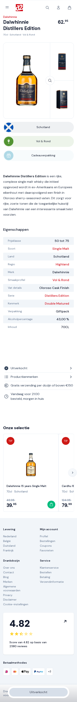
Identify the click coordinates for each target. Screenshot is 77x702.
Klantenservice (49, 567)
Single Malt (60, 249)
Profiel (44, 536)
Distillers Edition (57, 296)
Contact (8, 572)
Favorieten (47, 550)
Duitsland (9, 545)
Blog (6, 577)
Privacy (7, 595)
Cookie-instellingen (15, 604)
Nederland (9, 536)
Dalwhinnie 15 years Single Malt (26, 486)
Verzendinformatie (52, 581)
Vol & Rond (29, 34)
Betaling (45, 577)
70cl (5, 34)
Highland (62, 264)
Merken (7, 581)
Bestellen (46, 572)
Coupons (46, 545)
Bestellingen (47, 541)
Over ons (9, 567)
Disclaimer (10, 599)
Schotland (15, 34)
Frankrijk (8, 550)
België (7, 541)
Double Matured (57, 303)
